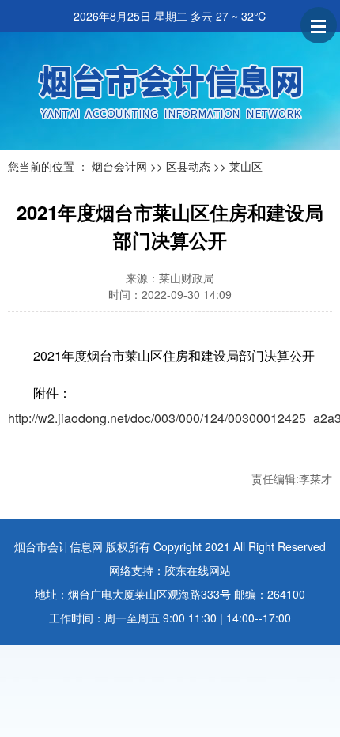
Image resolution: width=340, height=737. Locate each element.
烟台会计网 (119, 166)
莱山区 (246, 166)
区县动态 (188, 166)
